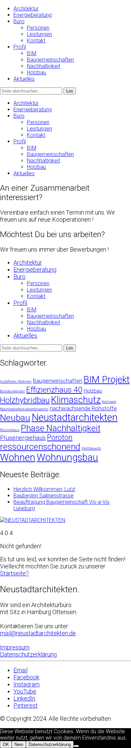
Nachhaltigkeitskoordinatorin (24, 409)
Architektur (26, 8)
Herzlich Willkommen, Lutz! (44, 489)
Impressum (15, 647)
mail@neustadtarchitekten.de (38, 633)
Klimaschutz (76, 400)
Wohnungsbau (67, 457)
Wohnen (17, 457)
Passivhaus (9, 430)
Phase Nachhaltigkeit (60, 428)
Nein (18, 744)
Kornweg (109, 402)
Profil (19, 47)
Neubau (15, 418)
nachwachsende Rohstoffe (83, 408)
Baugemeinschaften (50, 60)
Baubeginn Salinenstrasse (43, 495)
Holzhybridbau (25, 400)
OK (6, 744)
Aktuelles (24, 79)
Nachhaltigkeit (43, 66)
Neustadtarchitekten (75, 417)
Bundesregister (12, 391)
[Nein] (76, 746)
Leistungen (39, 34)
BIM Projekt (107, 379)
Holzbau (36, 72)
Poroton (60, 437)
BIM (31, 53)
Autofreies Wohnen (16, 381)
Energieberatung (32, 15)
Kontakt (36, 40)
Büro (19, 21)
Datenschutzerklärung (28, 654)
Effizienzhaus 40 (54, 390)
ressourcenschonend (40, 447)
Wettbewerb (91, 448)
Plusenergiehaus (23, 438)
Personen (38, 28)
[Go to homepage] (32, 520)
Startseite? (14, 573)
